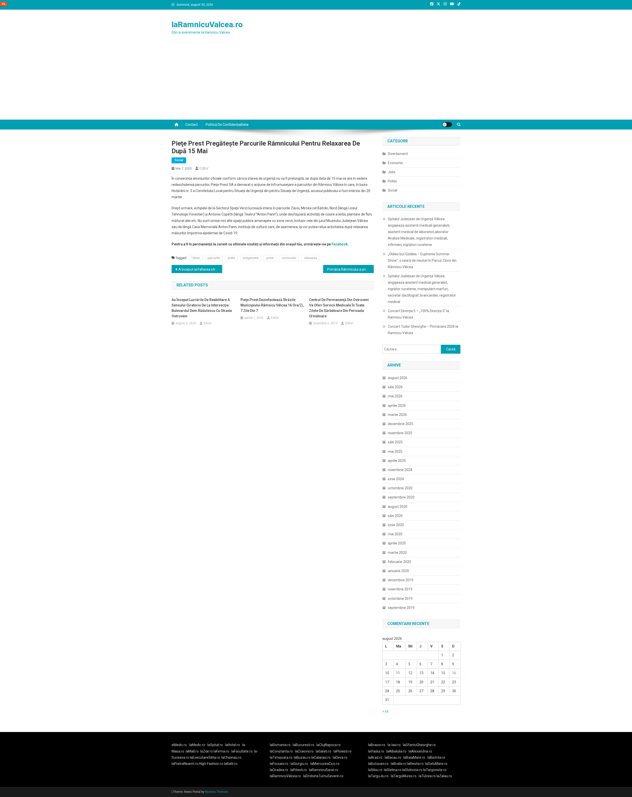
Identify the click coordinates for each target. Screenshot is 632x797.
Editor (204, 168)
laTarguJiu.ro (379, 776)
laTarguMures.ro (403, 776)
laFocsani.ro (279, 764)
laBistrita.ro (436, 757)
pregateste (250, 258)
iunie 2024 (396, 479)
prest (270, 258)
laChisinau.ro (231, 757)
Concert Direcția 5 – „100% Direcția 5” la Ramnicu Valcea (418, 314)
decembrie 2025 (400, 424)
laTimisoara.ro (281, 757)
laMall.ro (192, 751)
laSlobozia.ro (412, 770)
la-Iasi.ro (394, 745)
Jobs (391, 172)
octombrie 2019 (400, 599)
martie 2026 (397, 415)
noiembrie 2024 (400, 470)
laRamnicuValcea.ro (207, 24)
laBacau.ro (393, 757)
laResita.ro (415, 764)
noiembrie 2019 (400, 589)
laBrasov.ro (376, 745)
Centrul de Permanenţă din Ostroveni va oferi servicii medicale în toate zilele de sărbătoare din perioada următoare (339, 308)
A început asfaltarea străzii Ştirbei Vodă (200, 269)
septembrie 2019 (401, 608)
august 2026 (397, 378)
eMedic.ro (179, 745)
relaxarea (310, 258)
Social (179, 160)
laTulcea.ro (427, 776)
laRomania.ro (280, 745)
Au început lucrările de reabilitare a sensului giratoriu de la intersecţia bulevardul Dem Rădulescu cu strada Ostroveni (202, 308)
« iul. (385, 711)
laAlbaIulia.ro (396, 751)
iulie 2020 (395, 516)
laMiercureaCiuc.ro (324, 764)
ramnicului (289, 258)
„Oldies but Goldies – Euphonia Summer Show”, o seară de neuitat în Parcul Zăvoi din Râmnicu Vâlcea (422, 260)
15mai (195, 258)
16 (454, 673)
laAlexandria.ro (420, 751)
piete (231, 258)
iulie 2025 (395, 442)
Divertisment (398, 154)
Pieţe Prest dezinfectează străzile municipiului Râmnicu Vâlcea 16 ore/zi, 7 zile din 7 (272, 305)
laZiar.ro (207, 751)
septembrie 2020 (401, 497)
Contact (191, 125)
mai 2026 (395, 396)
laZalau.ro (444, 776)
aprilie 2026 (397, 406)
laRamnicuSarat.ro (323, 770)
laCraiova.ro (304, 751)
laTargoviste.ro (434, 770)
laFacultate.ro (242, 751)
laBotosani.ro (378, 764)
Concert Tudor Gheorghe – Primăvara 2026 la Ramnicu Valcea (423, 329)
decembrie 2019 (400, 580)
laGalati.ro (323, 751)
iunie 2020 (396, 525)
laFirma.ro (221, 751)
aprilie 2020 (397, 543)
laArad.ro (375, 757)
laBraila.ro (398, 764)
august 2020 (397, 507)
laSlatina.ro (392, 770)
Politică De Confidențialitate (227, 125)
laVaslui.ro (377, 751)
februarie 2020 (399, 562)
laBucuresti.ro (303, 745)
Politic (392, 181)
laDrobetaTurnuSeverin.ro (323, 776)
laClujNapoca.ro (328, 745)
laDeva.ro (340, 757)
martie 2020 (397, 553)
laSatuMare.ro (436, 764)
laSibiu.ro (375, 770)
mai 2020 (395, 534)
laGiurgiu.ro (300, 764)
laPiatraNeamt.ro (185, 764)
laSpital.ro (215, 745)
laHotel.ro (232, 745)
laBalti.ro (230, 764)
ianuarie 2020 (398, 571)
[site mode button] (447, 124)
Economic (395, 163)
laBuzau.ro (302, 757)
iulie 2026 (395, 387)
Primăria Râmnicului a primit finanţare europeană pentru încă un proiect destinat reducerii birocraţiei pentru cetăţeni (350, 269)
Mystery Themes (216, 792)
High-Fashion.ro (211, 764)
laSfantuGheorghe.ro (419, 745)
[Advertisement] (316, 82)
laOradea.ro (279, 770)
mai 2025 (395, 451)
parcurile (214, 258)
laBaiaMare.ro (414, 757)
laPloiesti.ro (343, 751)
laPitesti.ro (298, 770)
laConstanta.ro (281, 751)
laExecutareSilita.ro (205, 757)
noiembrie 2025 (400, 433)
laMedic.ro (197, 745)
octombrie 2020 (400, 488)
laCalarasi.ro (321, 757)
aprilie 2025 (397, 461)
